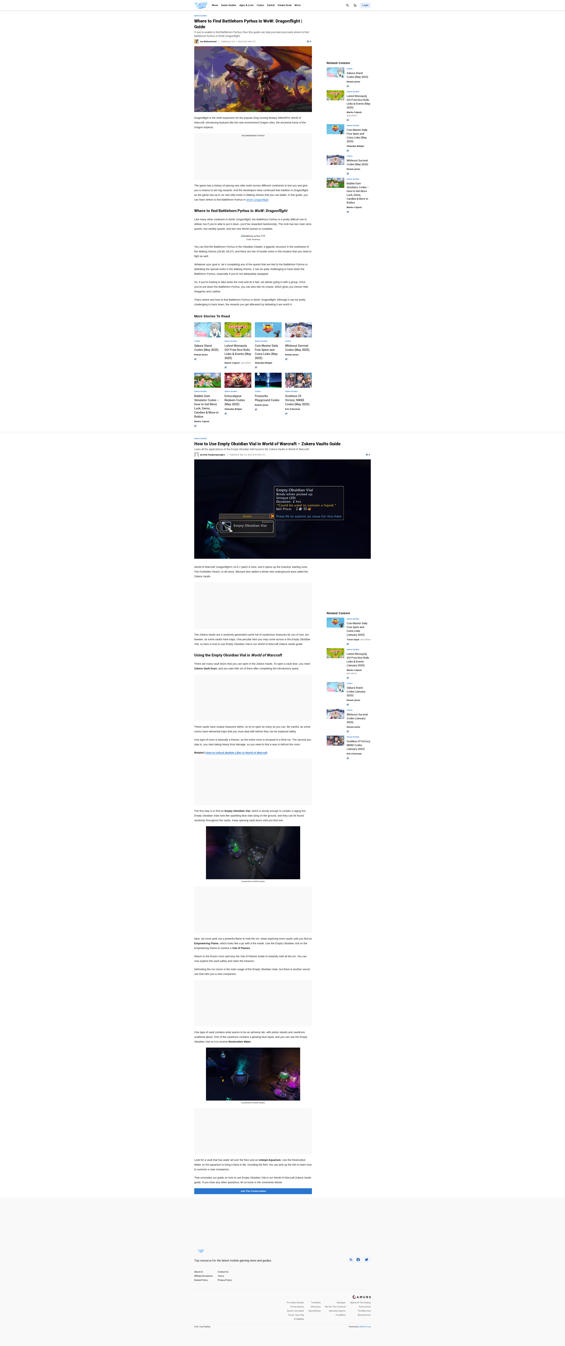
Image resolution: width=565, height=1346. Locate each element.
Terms (221, 1276)
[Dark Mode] (355, 5)
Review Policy (201, 1280)
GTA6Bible (299, 1319)
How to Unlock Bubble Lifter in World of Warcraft (236, 752)
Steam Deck (285, 5)
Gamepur (341, 1302)
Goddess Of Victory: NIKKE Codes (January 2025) (359, 745)
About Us (198, 1272)
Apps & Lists (246, 5)
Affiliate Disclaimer (203, 1276)
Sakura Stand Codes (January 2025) (356, 691)
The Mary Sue (364, 1311)
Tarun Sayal (353, 639)
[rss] (351, 1260)
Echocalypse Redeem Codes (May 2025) (235, 400)
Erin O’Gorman (292, 409)
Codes (260, 5)
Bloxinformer (364, 1315)
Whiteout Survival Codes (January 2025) (357, 718)
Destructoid (365, 1307)
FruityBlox (341, 1315)
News (215, 5)
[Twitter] (367, 1260)
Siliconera (316, 1307)
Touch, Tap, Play (296, 1315)
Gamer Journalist (295, 1311)
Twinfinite (316, 1302)
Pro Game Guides (295, 1302)
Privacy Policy (225, 1280)
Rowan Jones (201, 354)
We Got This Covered (335, 1307)
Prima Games (297, 1307)
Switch (271, 5)
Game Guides (228, 5)
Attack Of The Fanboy (360, 1302)
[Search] (347, 5)
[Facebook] (358, 1260)
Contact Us (223, 1272)
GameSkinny (314, 1311)
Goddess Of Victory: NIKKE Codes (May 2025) (297, 400)
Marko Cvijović (232, 362)
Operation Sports (337, 1311)
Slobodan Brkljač (263, 362)
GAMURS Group (364, 1327)
